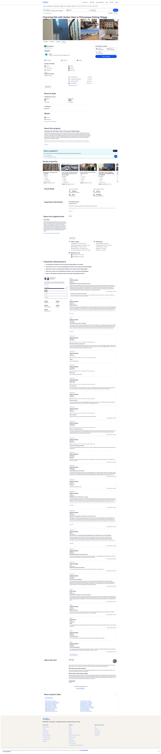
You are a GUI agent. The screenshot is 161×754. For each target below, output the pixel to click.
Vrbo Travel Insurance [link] (46, 739)
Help (107, 2)
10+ (115, 38)
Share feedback (80, 688)
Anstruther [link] (68, 6)
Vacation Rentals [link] (49, 6)
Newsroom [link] (71, 733)
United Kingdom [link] (56, 6)
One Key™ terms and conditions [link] (74, 735)
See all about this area (72, 85)
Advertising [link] (45, 741)
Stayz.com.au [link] (97, 735)
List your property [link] (46, 727)
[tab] (48, 697)
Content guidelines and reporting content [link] (76, 745)
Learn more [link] (46, 285)
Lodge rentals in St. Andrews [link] (50, 706)
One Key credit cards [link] (46, 737)
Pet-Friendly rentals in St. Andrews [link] (87, 706)
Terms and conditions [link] (72, 737)
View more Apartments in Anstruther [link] (51, 233)
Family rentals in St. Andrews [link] (85, 704)
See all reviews (73, 654)
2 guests (94, 10)
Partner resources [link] (46, 733)
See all (45, 72)
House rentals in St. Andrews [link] (50, 705)
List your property (100, 2)
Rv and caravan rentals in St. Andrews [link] (52, 702)
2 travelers (100, 53)
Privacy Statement (84, 750)
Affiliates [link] (70, 731)
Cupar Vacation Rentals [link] (84, 708)
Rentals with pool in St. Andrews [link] (51, 707)
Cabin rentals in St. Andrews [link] (85, 701)
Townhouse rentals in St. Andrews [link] (86, 707)
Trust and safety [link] (45, 731)
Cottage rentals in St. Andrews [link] (86, 703)
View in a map (47, 87)
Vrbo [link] (95, 727)
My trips (111, 2)
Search (115, 10)
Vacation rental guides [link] (46, 735)
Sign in (116, 2)
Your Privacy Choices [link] (72, 743)
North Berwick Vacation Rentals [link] (51, 711)
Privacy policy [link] (71, 739)
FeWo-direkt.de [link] (97, 731)
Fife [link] (65, 6)
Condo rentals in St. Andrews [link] (86, 702)
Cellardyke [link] (73, 6)
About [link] (70, 727)
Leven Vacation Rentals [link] (84, 710)
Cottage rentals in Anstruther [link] (50, 704)
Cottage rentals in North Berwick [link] (51, 703)
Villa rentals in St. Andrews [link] (50, 708)
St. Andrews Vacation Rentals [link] (86, 711)
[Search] (115, 156)
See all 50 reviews (47, 48)
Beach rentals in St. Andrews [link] (50, 701)
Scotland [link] (61, 6)
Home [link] (45, 6)
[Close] (159, 751)
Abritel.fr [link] (96, 729)
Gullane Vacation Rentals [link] (50, 710)
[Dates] (77, 10)
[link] (115, 13)
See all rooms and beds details (50, 121)
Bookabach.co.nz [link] (97, 733)
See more (46, 144)
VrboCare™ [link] (44, 729)
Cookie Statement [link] (72, 741)
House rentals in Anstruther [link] (85, 705)
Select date (100, 49)
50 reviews (52, 279)
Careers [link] (70, 729)
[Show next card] (118, 174)
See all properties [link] (47, 13)
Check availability (106, 56)
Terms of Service (7, 751)
